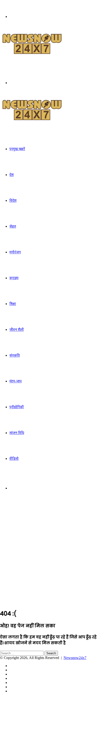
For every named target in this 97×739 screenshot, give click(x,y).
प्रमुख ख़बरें (17, 149)
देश (11, 175)
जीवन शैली (16, 329)
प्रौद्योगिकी (16, 407)
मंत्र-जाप (15, 381)
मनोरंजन (15, 252)
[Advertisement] (48, 556)
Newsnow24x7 (75, 658)
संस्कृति (14, 355)
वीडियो (14, 459)
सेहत (12, 226)
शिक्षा (12, 304)
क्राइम (13, 278)
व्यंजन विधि (16, 433)
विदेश (12, 200)
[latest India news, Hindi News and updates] (32, 53)
